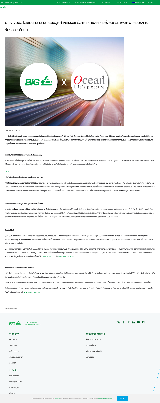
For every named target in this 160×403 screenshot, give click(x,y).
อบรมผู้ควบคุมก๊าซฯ (16, 357)
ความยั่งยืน (106, 2)
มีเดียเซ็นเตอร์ (14, 375)
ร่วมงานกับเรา (91, 345)
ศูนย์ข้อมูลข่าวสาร (15, 381)
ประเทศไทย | (140, 2)
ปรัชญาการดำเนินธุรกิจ (94, 351)
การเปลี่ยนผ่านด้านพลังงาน (85, 2)
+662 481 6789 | (7, 2)
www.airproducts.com (66, 256)
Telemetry (13, 345)
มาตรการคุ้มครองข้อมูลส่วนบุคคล (105, 398)
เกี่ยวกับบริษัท (62, 2)
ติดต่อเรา (18, 2)
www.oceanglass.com (32, 292)
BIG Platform (14, 351)
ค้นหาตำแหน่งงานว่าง (93, 339)
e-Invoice (12, 339)
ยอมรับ (122, 398)
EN (147, 2)
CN (151, 2)
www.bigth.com (48, 256)
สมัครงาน (121, 2)
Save (7, 171)
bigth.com (57, 398)
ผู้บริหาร (12, 393)
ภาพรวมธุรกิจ (14, 387)
